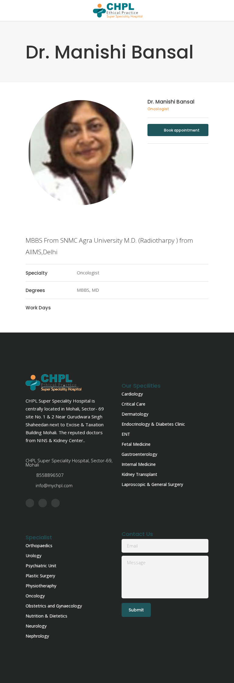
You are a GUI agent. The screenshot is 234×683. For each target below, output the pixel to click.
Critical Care (133, 404)
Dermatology (135, 414)
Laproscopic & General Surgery (152, 484)
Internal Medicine (139, 464)
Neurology (36, 626)
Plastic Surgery (40, 576)
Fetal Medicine (136, 444)
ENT (126, 434)
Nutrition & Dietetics (46, 616)
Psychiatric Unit (41, 566)
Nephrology (37, 636)
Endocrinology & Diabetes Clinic (153, 424)
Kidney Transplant (139, 474)
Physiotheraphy (41, 586)
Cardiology (132, 394)
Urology (33, 555)
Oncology (35, 596)
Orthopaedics (39, 545)
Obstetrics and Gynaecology (54, 606)
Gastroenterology (139, 454)
